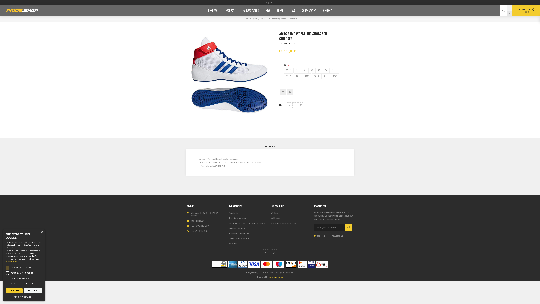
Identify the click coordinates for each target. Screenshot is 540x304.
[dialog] (24, 265)
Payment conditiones (239, 233)
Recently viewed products (283, 223)
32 (312, 70)
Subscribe (321, 235)
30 (297, 70)
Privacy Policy (11, 262)
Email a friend (290, 92)
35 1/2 (288, 76)
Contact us (234, 213)
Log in (511, 8)
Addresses (276, 218)
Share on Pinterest (300, 105)
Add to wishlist (283, 92)
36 (297, 76)
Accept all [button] (14, 290)
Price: (282, 51)
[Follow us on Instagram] (274, 252)
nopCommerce (276, 277)
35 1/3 (288, 70)
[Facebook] (266, 252)
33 (319, 70)
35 (333, 70)
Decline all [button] (33, 290)
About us (233, 243)
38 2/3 (334, 76)
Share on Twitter (289, 105)
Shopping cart (525, 11)
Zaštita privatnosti (238, 218)
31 (305, 70)
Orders (274, 213)
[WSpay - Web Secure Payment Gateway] (219, 266)
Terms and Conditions (239, 238)
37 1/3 (316, 76)
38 (325, 76)
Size (286, 65)
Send (348, 227)
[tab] (270, 146)
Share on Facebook (295, 105)
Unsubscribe (337, 235)
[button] (24, 296)
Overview (270, 146)
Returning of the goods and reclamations (248, 223)
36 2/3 (306, 76)
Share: (282, 105)
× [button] (42, 232)
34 (326, 70)
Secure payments (237, 228)
